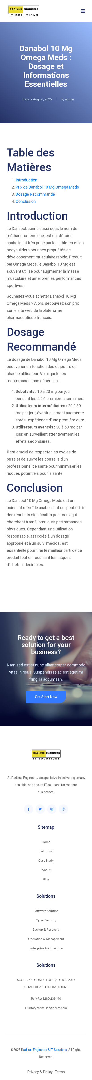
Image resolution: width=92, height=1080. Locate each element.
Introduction (26, 180)
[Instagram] (51, 809)
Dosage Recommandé (35, 194)
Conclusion (26, 201)
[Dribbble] (63, 809)
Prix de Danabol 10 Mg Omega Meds (47, 187)
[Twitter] (40, 809)
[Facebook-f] (28, 809)
